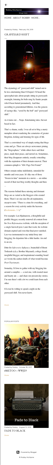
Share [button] (6, 305)
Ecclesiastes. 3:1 (12, 210)
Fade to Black (14, 430)
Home (8, 18)
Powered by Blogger (29, 452)
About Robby (21, 18)
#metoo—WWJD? (15, 370)
